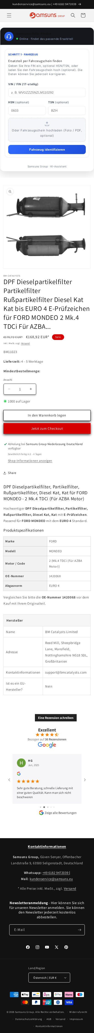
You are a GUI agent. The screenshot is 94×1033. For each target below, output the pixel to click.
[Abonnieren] (79, 929)
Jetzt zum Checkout (47, 428)
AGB (49, 1019)
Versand (25, 343)
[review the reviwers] (19, 774)
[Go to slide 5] (43, 802)
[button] (9, 15)
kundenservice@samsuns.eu (51, 878)
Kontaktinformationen (49, 1026)
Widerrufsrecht (78, 1012)
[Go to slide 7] (50, 802)
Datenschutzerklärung (28, 1019)
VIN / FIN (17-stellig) (23, 84)
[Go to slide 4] (40, 802)
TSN (58, 102)
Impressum (76, 1019)
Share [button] (12, 473)
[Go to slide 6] (47, 802)
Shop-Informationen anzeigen (30, 461)
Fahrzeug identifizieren (47, 149)
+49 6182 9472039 (55, 872)
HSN (18, 102)
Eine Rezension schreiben (55, 718)
